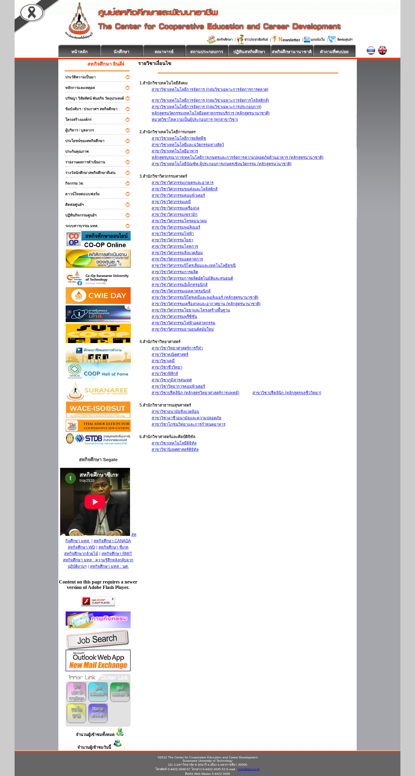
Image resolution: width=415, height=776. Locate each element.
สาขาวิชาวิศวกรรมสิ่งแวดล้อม (177, 252)
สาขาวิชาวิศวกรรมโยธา (172, 240)
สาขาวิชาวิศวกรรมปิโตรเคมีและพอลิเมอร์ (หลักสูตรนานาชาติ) (205, 297)
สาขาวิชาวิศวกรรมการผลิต (175, 272)
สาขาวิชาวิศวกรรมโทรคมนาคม (179, 221)
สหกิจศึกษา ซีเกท (113, 547)
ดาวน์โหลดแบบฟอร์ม (80, 194)
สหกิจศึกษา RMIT (116, 553)
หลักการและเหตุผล (77, 88)
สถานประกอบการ (206, 51)
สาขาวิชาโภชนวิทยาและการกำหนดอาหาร (188, 424)
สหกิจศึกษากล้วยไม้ (81, 553)
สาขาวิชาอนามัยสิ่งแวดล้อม (175, 411)
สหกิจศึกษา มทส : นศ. (109, 566)
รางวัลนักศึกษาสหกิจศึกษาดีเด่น (87, 173)
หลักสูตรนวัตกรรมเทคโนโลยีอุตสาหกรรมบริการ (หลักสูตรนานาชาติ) (210, 113)
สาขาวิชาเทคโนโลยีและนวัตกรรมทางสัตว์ (188, 144)
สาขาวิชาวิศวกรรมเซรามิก (174, 214)
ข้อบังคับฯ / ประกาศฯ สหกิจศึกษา (89, 109)
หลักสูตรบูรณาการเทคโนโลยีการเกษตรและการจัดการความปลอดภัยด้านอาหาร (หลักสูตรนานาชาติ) (237, 157)
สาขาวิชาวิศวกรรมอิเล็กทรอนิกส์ (180, 284)
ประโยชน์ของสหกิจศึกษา (82, 141)
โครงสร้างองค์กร (75, 119)
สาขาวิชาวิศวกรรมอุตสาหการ (177, 259)
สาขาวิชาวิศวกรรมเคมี (171, 201)
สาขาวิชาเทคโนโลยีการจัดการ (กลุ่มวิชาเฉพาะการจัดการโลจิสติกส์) (210, 100)
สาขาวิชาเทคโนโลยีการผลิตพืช (179, 138)
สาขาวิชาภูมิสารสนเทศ (172, 380)
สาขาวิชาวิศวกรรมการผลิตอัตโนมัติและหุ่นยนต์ (192, 278)
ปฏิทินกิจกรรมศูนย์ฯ (78, 215)
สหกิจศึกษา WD (81, 547)
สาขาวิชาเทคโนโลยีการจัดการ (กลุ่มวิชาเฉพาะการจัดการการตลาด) (210, 89)
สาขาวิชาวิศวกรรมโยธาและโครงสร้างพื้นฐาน (191, 310)
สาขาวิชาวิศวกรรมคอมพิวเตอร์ (178, 195)
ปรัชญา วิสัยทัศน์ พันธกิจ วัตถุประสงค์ (92, 98)
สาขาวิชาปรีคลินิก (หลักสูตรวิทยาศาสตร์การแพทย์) (195, 392)
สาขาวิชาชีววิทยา (167, 367)
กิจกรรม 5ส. (72, 183)
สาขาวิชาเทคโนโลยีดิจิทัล (174, 443)
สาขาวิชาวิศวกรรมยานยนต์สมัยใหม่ (183, 329)
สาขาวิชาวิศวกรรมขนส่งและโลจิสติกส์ (185, 189)
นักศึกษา (121, 51)
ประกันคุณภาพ (74, 151)
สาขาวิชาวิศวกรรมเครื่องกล (175, 208)
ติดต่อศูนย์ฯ (72, 205)
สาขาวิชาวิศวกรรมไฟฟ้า (173, 233)
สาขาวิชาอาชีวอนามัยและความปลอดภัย (186, 418)
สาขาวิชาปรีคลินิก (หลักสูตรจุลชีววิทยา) (286, 392)
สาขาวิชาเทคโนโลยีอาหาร (175, 151)
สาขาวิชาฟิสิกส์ (165, 373)
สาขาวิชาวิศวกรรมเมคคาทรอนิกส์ (181, 291)
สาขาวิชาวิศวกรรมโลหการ (175, 246)
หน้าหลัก (79, 51)
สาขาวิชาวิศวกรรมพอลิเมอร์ (176, 227)
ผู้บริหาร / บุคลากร (77, 130)
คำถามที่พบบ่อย (334, 51)
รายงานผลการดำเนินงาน (82, 162)
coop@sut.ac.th (249, 769)
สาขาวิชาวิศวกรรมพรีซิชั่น (174, 316)
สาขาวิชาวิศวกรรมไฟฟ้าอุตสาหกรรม (183, 323)
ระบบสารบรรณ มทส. (79, 226)
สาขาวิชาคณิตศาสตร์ (170, 354)
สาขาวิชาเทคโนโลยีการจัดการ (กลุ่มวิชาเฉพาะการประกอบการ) (206, 106)
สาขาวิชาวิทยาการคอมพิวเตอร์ (178, 386)
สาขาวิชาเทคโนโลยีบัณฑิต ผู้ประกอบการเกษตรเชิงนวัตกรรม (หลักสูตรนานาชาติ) (221, 164)
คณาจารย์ (164, 51)
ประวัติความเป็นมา (78, 77)
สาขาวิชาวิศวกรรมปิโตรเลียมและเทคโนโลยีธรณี (194, 265)
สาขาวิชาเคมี (163, 361)
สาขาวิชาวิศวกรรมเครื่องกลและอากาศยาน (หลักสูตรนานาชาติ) (206, 303)
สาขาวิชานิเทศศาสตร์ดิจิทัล (175, 449)
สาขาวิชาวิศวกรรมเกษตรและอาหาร (183, 182)
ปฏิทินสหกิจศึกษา (249, 51)
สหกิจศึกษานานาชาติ (292, 51)
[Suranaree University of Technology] (98, 341)
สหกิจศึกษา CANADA (112, 541)
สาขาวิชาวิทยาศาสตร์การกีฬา (177, 348)
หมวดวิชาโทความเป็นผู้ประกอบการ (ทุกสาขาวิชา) (195, 119)
